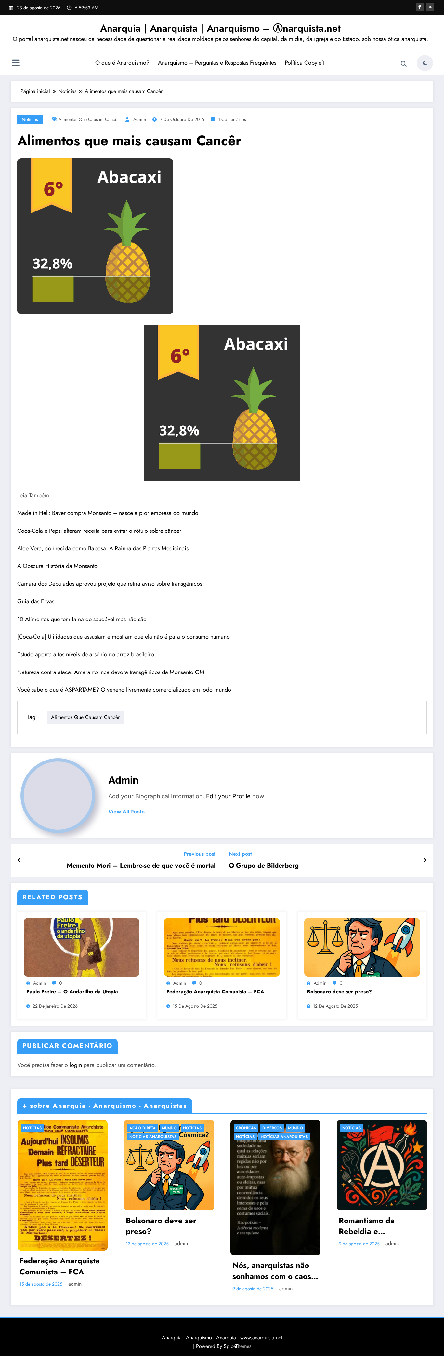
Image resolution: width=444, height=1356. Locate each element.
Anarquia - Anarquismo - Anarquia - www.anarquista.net (222, 1337)
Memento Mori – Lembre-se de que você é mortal (141, 865)
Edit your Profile (228, 796)
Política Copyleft (304, 62)
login (76, 1065)
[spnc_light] (425, 63)
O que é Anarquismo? (122, 62)
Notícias (30, 119)
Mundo (169, 1128)
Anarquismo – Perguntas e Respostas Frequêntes (217, 62)
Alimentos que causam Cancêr (89, 119)
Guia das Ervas (35, 601)
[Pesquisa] (404, 64)
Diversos (272, 1128)
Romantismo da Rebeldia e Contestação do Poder (379, 1226)
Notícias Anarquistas (152, 1137)
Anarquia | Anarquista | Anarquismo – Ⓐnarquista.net (220, 28)
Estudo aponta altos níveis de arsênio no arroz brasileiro (85, 654)
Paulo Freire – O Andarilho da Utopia (72, 991)
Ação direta (142, 1128)
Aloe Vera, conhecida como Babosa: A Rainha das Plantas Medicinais (103, 548)
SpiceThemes (237, 1346)
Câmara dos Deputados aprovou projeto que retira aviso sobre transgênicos (109, 584)
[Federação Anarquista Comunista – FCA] (222, 947)
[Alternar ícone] (15, 64)
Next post (240, 854)
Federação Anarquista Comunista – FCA (215, 991)
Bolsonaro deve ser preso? (339, 991)
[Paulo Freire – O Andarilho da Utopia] (81, 947)
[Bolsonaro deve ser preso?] (362, 947)
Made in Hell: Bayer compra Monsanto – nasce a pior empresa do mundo (107, 513)
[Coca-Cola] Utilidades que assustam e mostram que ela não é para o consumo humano (123, 637)
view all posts (126, 812)
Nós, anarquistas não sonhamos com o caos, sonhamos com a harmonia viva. (273, 1271)
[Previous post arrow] (19, 860)
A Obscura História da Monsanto (57, 566)
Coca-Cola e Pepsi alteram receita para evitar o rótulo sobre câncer (99, 531)
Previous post (199, 854)
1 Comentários (232, 119)
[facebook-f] (420, 7)
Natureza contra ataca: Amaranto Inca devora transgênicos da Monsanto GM (110, 672)
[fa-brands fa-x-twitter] (430, 7)
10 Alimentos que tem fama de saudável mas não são (82, 619)
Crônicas (246, 1128)
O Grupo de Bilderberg (264, 865)
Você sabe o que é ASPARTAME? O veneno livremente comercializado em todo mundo (124, 689)
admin (139, 119)
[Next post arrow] (425, 860)
